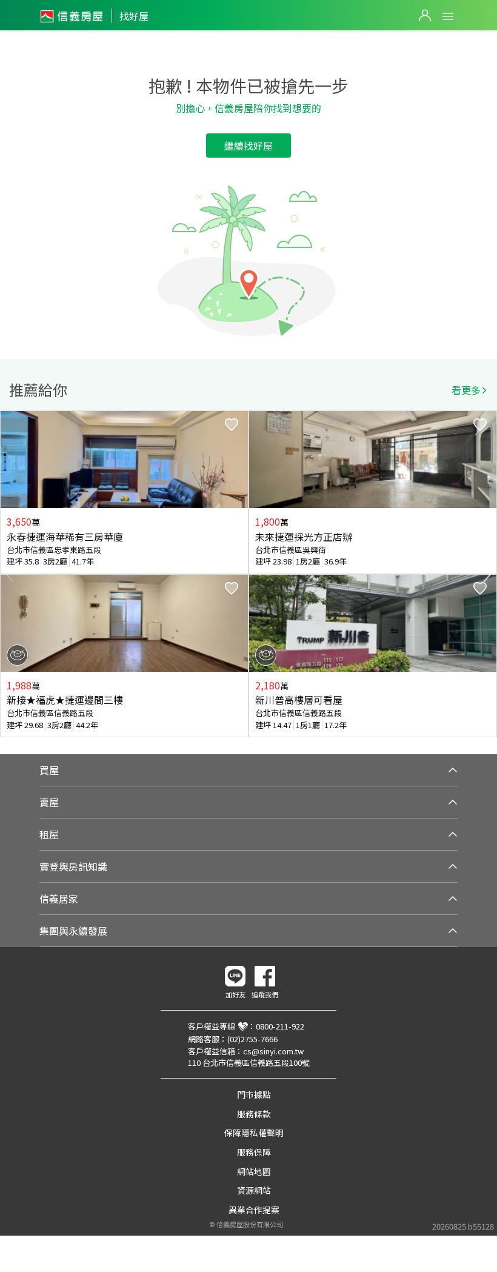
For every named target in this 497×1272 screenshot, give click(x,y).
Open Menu (447, 16)
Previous (9, 574)
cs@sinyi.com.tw (273, 1051)
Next (487, 574)
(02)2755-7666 (252, 1039)
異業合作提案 (253, 1209)
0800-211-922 (280, 1026)
